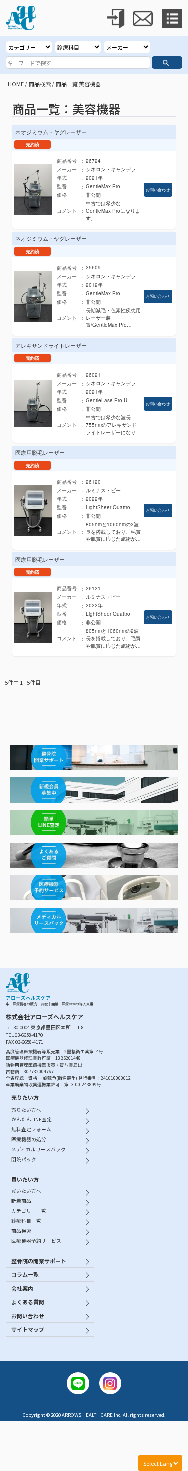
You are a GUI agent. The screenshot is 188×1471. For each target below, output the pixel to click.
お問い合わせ (158, 189)
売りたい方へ (26, 1109)
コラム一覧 (25, 1274)
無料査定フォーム (31, 1129)
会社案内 (22, 1288)
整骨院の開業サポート (38, 1261)
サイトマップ (27, 1329)
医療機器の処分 (28, 1139)
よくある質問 (27, 1302)
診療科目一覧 (26, 1220)
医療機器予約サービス (36, 1240)
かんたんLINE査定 (31, 1119)
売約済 (32, 144)
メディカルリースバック (38, 1149)
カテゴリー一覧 (28, 1210)
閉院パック (23, 1159)
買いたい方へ (26, 1190)
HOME (16, 84)
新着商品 (21, 1200)
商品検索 (40, 84)
